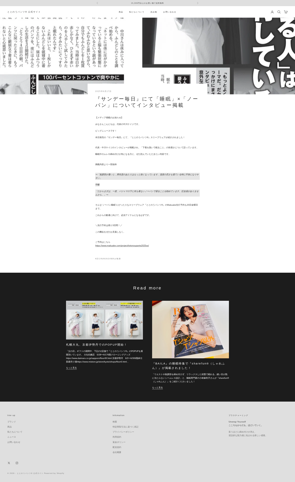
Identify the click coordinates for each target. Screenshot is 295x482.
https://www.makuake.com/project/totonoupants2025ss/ (122, 245)
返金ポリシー (119, 442)
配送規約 (117, 447)
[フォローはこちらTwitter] (8, 463)
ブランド (11, 421)
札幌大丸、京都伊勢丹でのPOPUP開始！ (96, 344)
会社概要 (117, 452)
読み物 (154, 12)
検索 (115, 421)
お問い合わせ (169, 12)
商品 (121, 12)
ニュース (11, 437)
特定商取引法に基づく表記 (125, 427)
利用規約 (117, 437)
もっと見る (71, 367)
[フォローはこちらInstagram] (16, 463)
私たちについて (136, 12)
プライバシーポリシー (123, 432)
